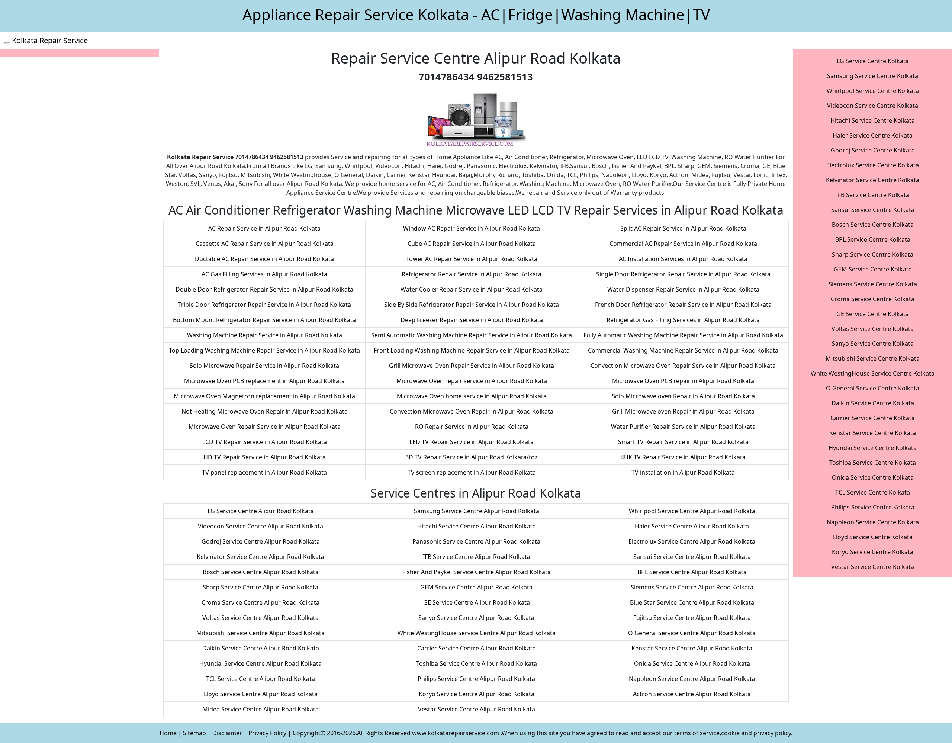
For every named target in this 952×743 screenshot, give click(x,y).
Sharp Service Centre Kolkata (872, 254)
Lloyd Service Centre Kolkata (873, 537)
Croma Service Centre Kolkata (872, 299)
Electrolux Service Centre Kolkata (872, 165)
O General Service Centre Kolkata (872, 388)
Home (168, 733)
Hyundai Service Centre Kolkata (873, 448)
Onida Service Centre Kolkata (873, 477)
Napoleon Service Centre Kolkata (873, 522)
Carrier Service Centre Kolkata (872, 418)
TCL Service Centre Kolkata (872, 492)
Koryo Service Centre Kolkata (872, 552)
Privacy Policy (267, 733)
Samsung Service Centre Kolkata (872, 76)
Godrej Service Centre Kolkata (873, 150)
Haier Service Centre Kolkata (873, 135)
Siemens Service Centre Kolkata (873, 284)
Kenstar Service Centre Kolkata (872, 433)
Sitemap (194, 733)
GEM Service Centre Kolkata (873, 269)
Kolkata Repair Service (50, 40)
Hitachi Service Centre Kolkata (872, 120)
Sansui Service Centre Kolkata (872, 210)
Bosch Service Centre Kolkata (873, 225)
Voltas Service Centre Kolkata (873, 329)
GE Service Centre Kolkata (872, 314)
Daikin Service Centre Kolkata (873, 403)
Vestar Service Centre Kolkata (872, 567)
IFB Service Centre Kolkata (872, 195)
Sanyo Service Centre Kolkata (873, 344)
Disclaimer (227, 733)
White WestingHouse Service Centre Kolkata (873, 373)
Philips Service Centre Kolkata (872, 507)
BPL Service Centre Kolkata (872, 239)
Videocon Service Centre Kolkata (872, 106)
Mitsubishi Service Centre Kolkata (873, 358)
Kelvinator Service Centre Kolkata (872, 180)
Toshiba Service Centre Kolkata (872, 463)
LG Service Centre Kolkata (873, 61)
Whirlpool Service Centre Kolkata (873, 91)
